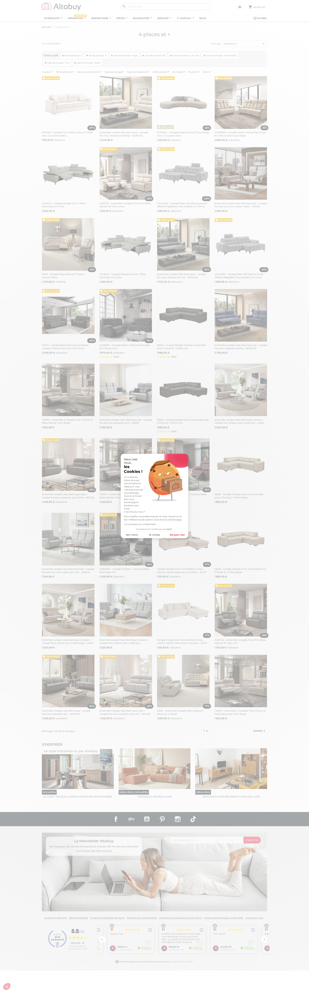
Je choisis (154, 534)
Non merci (132, 534)
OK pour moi (177, 534)
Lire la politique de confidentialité (140, 524)
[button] (7, 986)
